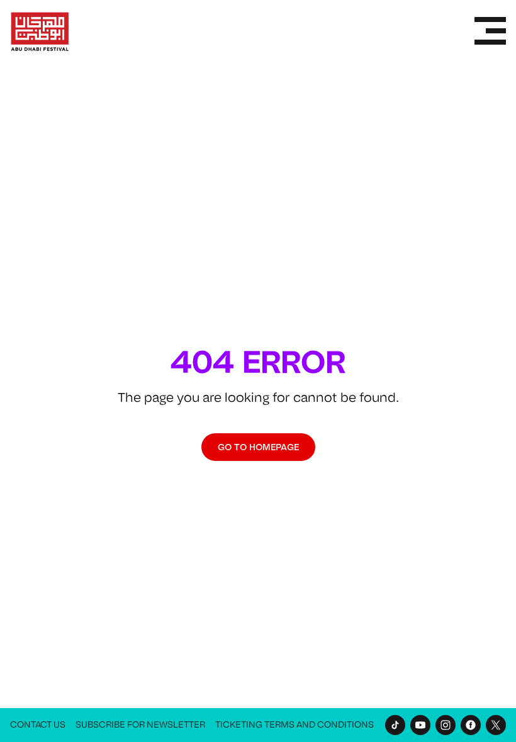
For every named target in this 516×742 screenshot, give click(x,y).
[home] (40, 31)
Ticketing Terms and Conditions (294, 725)
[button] (490, 32)
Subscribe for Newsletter (140, 725)
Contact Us (37, 725)
